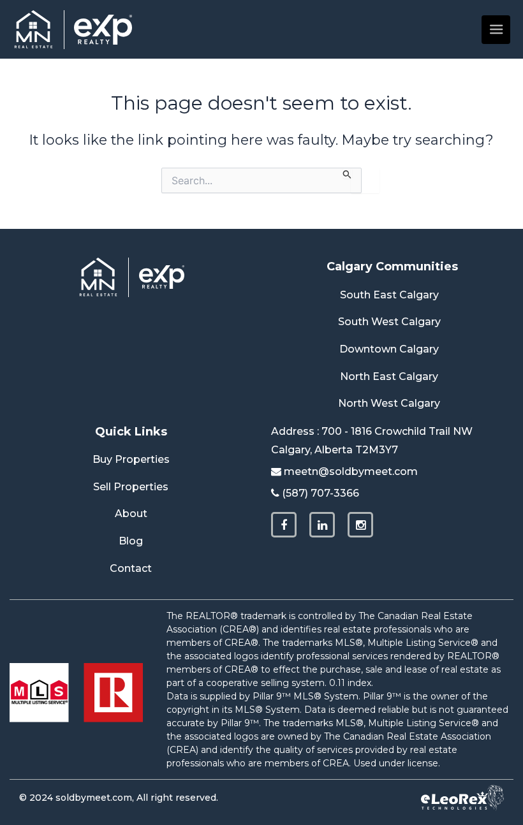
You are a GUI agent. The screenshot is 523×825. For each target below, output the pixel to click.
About (131, 513)
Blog (131, 541)
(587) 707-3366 (320, 493)
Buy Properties (131, 459)
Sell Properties (130, 487)
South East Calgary (389, 295)
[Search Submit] (347, 173)
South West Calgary (389, 322)
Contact (131, 568)
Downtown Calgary (389, 349)
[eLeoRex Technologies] (462, 798)
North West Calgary (389, 403)
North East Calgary (389, 376)
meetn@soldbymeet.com (351, 471)
